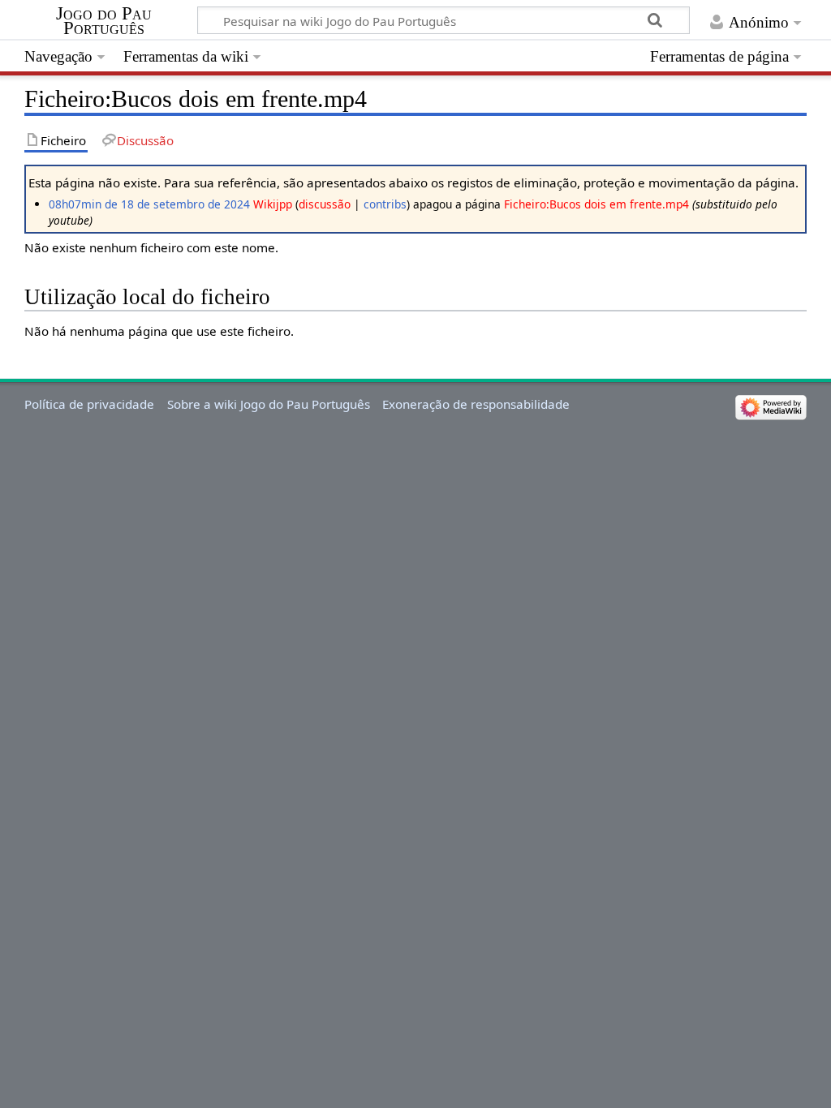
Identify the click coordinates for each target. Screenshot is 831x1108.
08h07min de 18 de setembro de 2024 (149, 204)
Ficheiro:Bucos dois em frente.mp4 (596, 204)
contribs (385, 204)
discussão (325, 204)
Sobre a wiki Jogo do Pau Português (268, 404)
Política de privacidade (89, 404)
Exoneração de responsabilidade (476, 404)
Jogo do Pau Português (104, 21)
